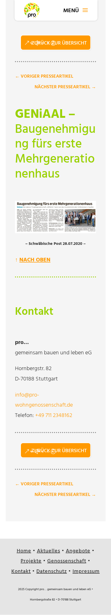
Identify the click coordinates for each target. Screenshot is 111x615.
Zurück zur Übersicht (59, 43)
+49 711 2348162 (53, 416)
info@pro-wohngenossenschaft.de (44, 400)
